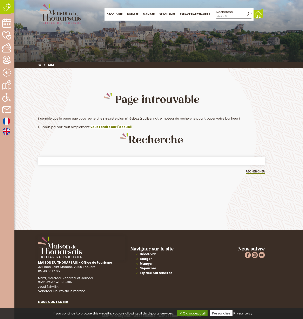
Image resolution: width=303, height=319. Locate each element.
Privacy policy (242, 313)
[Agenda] (6, 23)
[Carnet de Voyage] (6, 35)
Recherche (224, 12)
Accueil (258, 14)
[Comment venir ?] (6, 85)
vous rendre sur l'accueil (111, 127)
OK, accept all (194, 313)
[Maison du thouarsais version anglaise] (6, 135)
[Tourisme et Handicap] (6, 97)
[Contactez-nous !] (6, 109)
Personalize (221, 313)
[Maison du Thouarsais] (40, 65)
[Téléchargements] (6, 72)
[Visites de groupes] (6, 60)
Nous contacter (53, 302)
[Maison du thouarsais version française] (6, 124)
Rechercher (255, 171)
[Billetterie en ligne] (6, 47)
